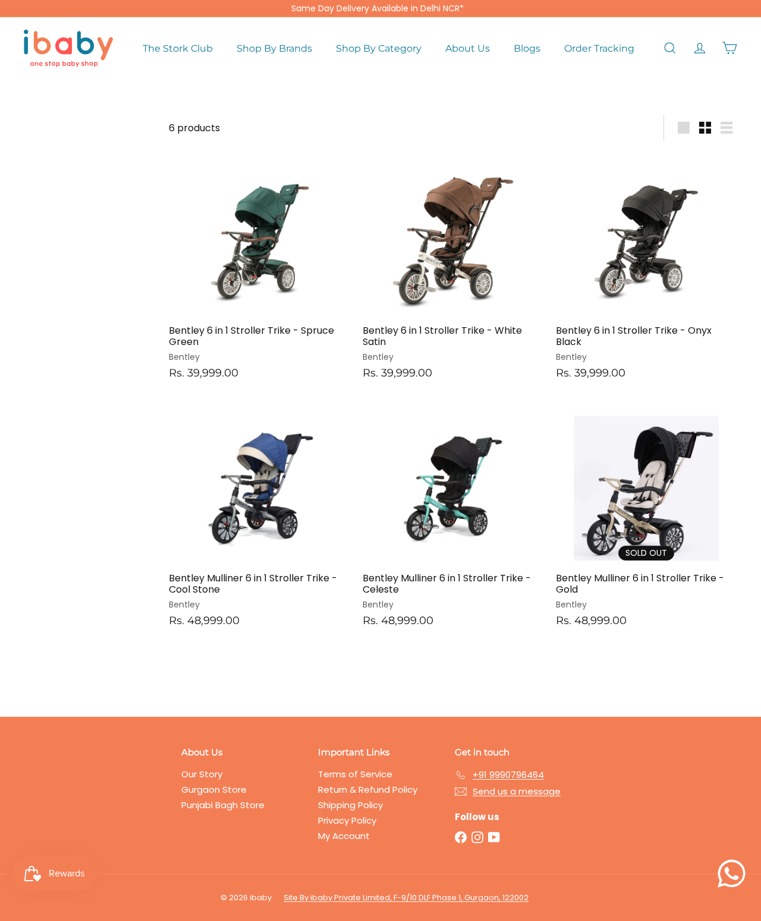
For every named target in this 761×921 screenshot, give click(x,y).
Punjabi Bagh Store (223, 805)
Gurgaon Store (214, 789)
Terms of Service (355, 774)
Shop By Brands (274, 48)
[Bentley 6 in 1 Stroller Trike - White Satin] (453, 270)
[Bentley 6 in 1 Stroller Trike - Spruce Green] (259, 270)
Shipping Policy (350, 805)
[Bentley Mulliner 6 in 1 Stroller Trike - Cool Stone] (259, 518)
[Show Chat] (734, 873)
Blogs (527, 48)
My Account (344, 836)
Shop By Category (379, 48)
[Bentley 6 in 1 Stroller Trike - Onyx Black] (646, 270)
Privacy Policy (347, 820)
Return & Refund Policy (367, 789)
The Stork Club (178, 48)
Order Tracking (599, 48)
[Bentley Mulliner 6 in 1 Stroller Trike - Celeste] (453, 518)
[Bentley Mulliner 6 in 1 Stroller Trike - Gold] (646, 518)
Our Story (201, 774)
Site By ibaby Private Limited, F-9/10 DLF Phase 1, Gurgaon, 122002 (406, 897)
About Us (467, 48)
